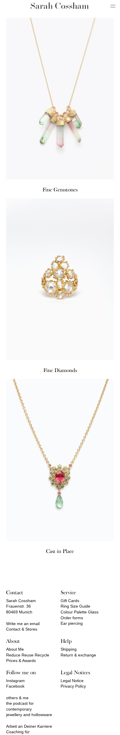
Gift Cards (70, 600)
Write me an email (23, 623)
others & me (17, 697)
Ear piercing (72, 623)
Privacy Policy (73, 686)
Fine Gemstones (60, 189)
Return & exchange (78, 655)
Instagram (15, 680)
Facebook (15, 686)
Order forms (72, 617)
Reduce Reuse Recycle (27, 655)
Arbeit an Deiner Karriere (29, 726)
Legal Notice (72, 680)
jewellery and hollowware (29, 714)
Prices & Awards (21, 660)
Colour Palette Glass (79, 612)
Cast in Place (60, 551)
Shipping (69, 649)
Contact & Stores (21, 629)
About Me (15, 649)
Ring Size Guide (75, 606)
